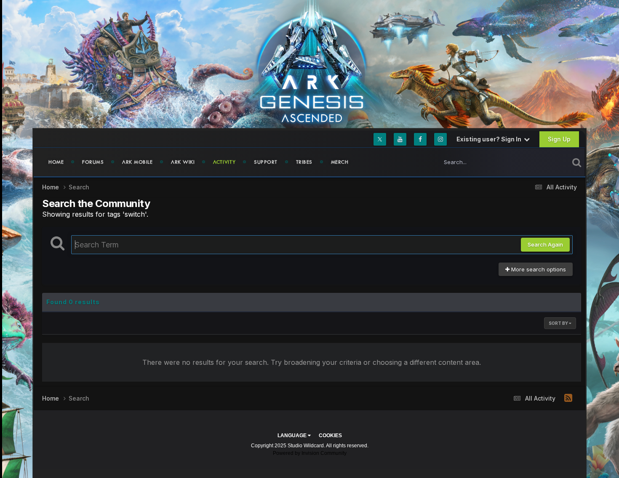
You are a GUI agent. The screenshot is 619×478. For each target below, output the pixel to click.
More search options (538, 269)
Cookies (330, 435)
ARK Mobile (137, 162)
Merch (340, 162)
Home (56, 162)
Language (292, 435)
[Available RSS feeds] (568, 398)
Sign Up (559, 139)
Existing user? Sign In (490, 139)
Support (265, 162)
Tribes (304, 162)
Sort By (559, 323)
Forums (93, 162)
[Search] (576, 162)
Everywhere (543, 162)
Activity (224, 162)
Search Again (545, 244)
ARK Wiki (183, 162)
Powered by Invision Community (310, 453)
